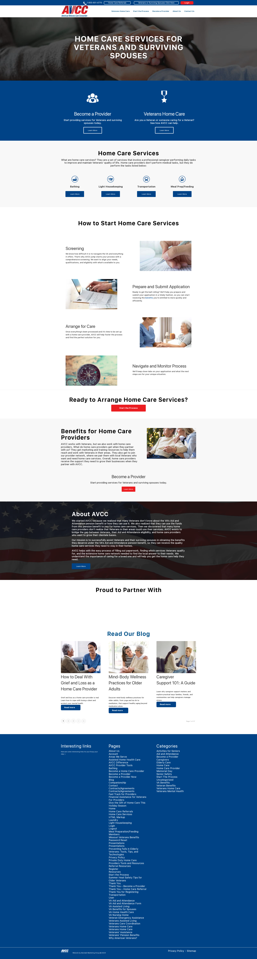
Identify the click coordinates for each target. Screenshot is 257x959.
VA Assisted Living (119, 906)
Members (114, 834)
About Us (114, 751)
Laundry (113, 820)
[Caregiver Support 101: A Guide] (176, 657)
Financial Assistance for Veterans (127, 797)
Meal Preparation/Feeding (123, 831)
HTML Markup (117, 817)
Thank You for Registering (123, 891)
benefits (149, 298)
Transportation (117, 894)
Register (113, 869)
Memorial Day (164, 771)
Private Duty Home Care (123, 860)
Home (112, 808)
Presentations (116, 843)
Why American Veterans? (123, 938)
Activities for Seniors (168, 751)
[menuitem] (120, 11)
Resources (115, 871)
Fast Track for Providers (122, 794)
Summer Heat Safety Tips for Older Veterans (125, 879)
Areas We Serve (118, 756)
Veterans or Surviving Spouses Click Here (156, 3)
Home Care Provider (168, 768)
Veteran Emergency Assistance (126, 917)
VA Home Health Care (121, 912)
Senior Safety (164, 774)
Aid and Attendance (167, 754)
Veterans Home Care (121, 926)
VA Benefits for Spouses (122, 909)
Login (187, 3)
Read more (69, 707)
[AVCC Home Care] (75, 11)
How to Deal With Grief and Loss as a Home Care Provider (79, 682)
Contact (113, 785)
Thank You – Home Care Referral (127, 889)
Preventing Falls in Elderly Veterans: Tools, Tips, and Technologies (123, 851)
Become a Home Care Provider (126, 771)
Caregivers (162, 759)
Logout (113, 828)
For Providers (116, 799)
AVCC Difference (118, 762)
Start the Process (119, 874)
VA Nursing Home (119, 915)
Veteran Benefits (166, 785)
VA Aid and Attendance (122, 900)
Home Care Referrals (117, 3)
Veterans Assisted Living (123, 920)
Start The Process (166, 776)
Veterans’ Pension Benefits (124, 935)
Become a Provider (120, 774)
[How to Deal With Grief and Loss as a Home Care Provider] (81, 657)
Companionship (117, 782)
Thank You (115, 883)
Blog (111, 779)
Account (113, 754)
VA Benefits (163, 782)
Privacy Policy (117, 857)
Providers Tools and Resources (126, 863)
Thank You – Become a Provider (127, 886)
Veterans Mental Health (170, 791)
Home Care (162, 765)
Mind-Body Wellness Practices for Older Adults (127, 682)
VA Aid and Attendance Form (125, 903)
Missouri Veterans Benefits (124, 837)
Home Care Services (120, 814)
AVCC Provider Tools (121, 765)
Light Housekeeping (120, 822)
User (111, 897)
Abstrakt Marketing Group (90, 953)
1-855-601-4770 (94, 3)
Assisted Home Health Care (124, 759)
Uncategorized (164, 779)
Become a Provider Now (122, 776)
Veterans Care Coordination (124, 923)
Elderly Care (163, 762)
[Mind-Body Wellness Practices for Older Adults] (128, 657)
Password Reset (118, 840)
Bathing (113, 768)
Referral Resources (120, 866)
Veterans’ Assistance (120, 932)
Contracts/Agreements (121, 788)
